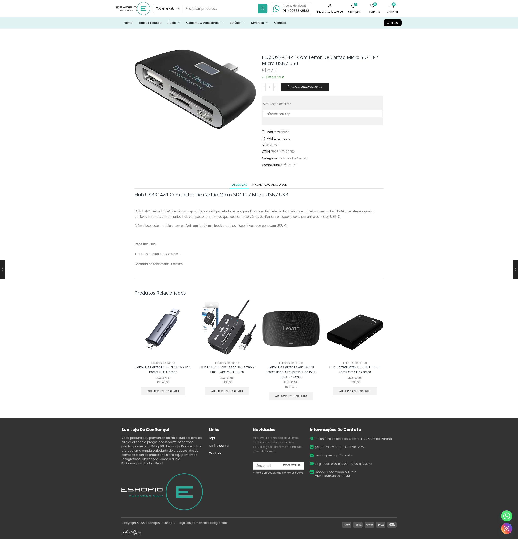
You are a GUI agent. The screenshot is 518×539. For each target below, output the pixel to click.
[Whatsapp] (506, 515)
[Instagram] (506, 528)
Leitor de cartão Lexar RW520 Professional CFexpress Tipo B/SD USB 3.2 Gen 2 (291, 372)
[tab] (239, 184)
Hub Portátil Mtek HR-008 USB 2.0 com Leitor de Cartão (355, 369)
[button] (329, 8)
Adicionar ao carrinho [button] (184, 330)
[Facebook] (285, 165)
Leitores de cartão (293, 158)
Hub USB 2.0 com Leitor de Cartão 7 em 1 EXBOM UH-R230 (227, 369)
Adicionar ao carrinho (306, 86)
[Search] (262, 8)
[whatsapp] (294, 165)
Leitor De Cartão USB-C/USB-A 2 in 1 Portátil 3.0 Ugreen (163, 369)
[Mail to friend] (290, 165)
